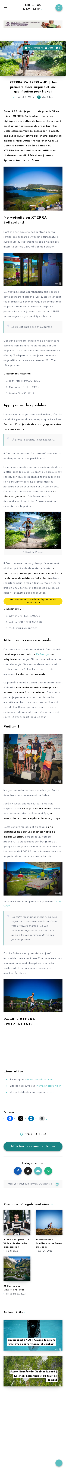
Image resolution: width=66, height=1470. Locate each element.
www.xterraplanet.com (39, 1079)
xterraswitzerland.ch (48, 1085)
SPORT (29, 1134)
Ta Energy (42, 654)
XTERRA (40, 1134)
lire (52, 1092)
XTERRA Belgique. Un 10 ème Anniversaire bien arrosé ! (16, 1243)
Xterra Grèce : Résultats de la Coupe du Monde (49, 1243)
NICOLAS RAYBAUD (32, 7)
